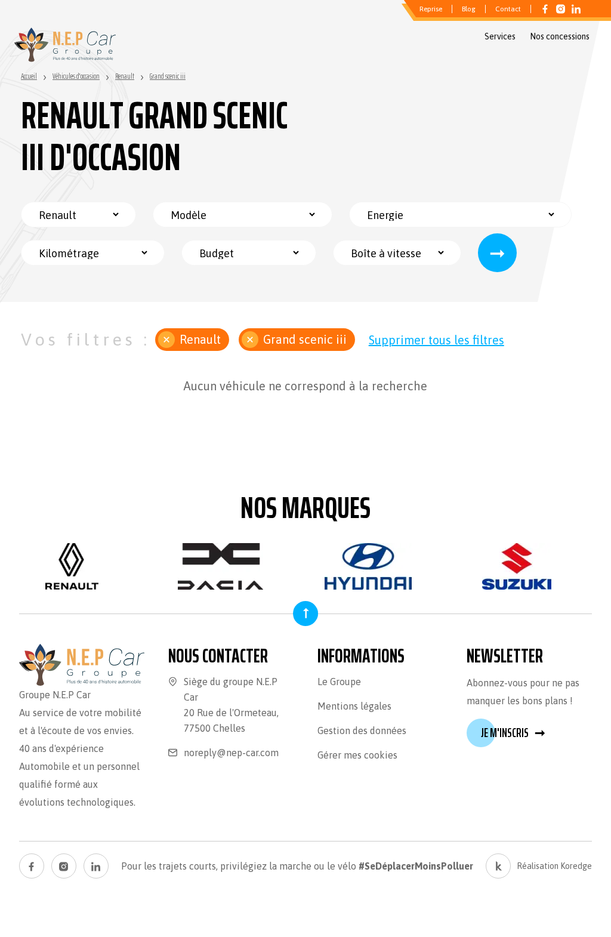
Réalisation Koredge (554, 866)
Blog (469, 9)
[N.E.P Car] (65, 45)
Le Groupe (339, 681)
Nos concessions (560, 36)
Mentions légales (354, 706)
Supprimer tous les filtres (436, 340)
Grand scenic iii (305, 339)
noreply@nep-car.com (231, 752)
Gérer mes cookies (357, 755)
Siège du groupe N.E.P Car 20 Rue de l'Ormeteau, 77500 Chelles (231, 704)
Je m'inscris (513, 732)
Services (500, 36)
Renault (200, 339)
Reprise (430, 9)
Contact (508, 9)
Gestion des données (361, 730)
